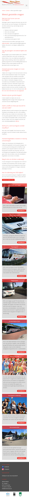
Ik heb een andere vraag (8, 180)
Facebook (6, 466)
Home (3, 10)
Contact (8, 10)
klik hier (17, 121)
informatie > (21, 210)
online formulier (5, 43)
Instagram (6, 469)
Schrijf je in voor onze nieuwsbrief (10, 475)
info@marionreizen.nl (19, 4)
